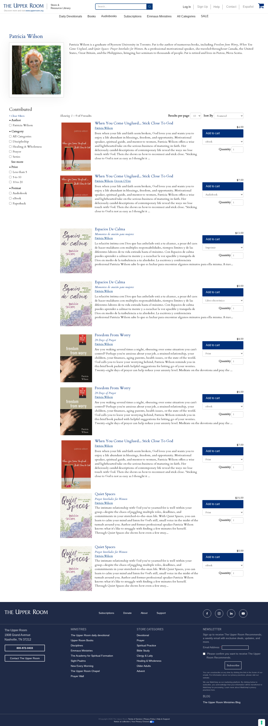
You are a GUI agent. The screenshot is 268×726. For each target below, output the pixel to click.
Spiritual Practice (146, 645)
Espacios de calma (110, 229)
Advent (141, 671)
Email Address (212, 647)
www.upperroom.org (34, 10)
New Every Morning (82, 665)
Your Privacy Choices (140, 722)
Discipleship (21, 142)
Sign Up (202, 6)
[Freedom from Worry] (76, 358)
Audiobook (20, 193)
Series (16, 157)
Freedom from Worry (113, 335)
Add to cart (213, 133)
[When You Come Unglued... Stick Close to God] (76, 147)
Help (216, 6)
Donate (127, 612)
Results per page (178, 116)
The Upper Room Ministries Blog (221, 702)
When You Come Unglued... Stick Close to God (134, 123)
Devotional (143, 635)
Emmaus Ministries (159, 16)
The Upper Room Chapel (85, 671)
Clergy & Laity (145, 655)
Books (92, 16)
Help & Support (163, 719)
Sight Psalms (78, 660)
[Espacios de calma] (76, 252)
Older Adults (144, 665)
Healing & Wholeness (27, 147)
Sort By (208, 116)
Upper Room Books (82, 640)
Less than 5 (20, 172)
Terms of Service (135, 719)
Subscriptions (132, 16)
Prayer (17, 152)
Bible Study (143, 650)
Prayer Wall (77, 676)
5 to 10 (17, 177)
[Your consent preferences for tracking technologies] (261, 722)
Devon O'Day (122, 181)
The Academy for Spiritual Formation (92, 655)
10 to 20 (18, 182)
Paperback (19, 203)
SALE (205, 16)
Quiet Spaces (105, 493)
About (144, 612)
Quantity (225, 149)
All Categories (186, 16)
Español (248, 6)
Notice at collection (122, 722)
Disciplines (77, 645)
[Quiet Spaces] (76, 517)
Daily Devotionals (70, 16)
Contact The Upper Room (25, 658)
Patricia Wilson (23, 125)
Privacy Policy (149, 719)
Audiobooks (109, 16)
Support (161, 612)
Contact (231, 6)
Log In (187, 6)
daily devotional (90, 635)
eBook (17, 198)
